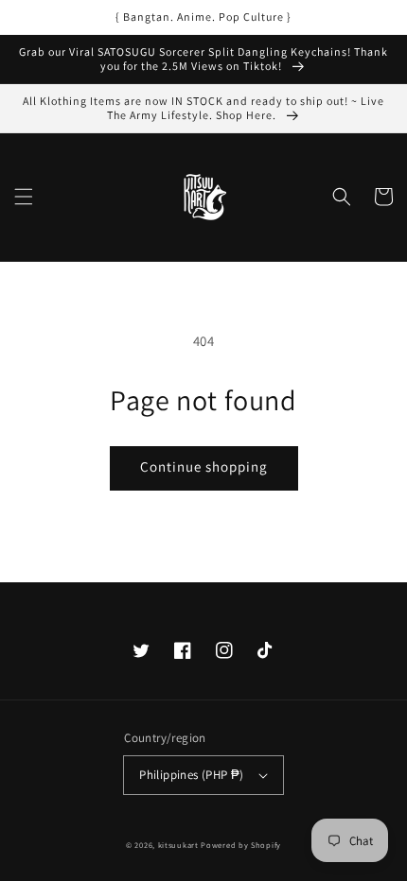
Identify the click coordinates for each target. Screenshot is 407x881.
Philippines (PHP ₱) (191, 775)
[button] (23, 196)
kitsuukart (178, 844)
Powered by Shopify (241, 844)
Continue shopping (204, 466)
